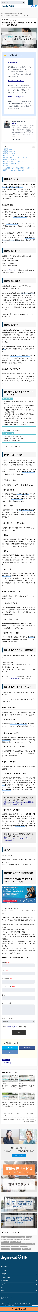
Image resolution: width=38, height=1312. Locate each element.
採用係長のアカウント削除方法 (13, 161)
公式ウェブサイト (12, 270)
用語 (2, 1287)
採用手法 (9, 1239)
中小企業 (18, 1241)
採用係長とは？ (12, 62)
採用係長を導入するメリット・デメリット (17, 157)
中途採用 (12, 1241)
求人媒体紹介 (7, 1062)
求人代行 (23, 1237)
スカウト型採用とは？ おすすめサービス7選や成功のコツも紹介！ (20, 1114)
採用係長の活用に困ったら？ (13, 163)
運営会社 (11, 1305)
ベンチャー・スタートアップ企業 (9, 1244)
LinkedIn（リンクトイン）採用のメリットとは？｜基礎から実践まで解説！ (18, 1120)
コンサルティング (5, 1246)
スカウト (3, 1270)
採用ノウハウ (6, 1060)
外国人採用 (27, 1239)
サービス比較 (31, 1244)
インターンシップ (5, 1248)
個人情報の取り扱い (11, 1027)
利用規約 (25, 1303)
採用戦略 (15, 1239)
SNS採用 (28, 1248)
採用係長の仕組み (9, 153)
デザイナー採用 (22, 1244)
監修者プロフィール (6, 1298)
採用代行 (21, 1239)
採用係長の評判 (9, 155)
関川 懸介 (15, 123)
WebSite (16, 139)
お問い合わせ (17, 1303)
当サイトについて (6, 1303)
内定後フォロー (5, 1241)
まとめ (6, 166)
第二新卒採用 (8, 1237)
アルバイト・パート (16, 1248)
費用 (2, 1237)
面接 (2, 1291)
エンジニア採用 (24, 1246)
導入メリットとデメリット (16, 81)
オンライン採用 (15, 1246)
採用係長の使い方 (9, 151)
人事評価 (3, 1274)
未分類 (3, 1284)
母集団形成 (29, 1237)
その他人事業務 (6, 1277)
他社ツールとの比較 (10, 159)
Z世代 (23, 1248)
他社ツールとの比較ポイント (16, 97)
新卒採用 (3, 1239)
